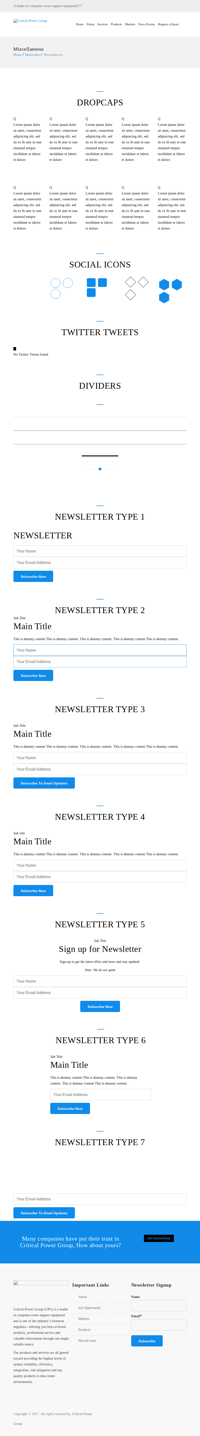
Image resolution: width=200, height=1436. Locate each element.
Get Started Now (159, 1238)
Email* (136, 1316)
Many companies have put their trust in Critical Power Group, (69, 1241)
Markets (130, 24)
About (90, 24)
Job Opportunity (89, 1308)
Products (116, 24)
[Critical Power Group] (41, 24)
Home (79, 24)
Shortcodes (32, 54)
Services (102, 24)
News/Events (146, 24)
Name (135, 1297)
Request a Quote (168, 24)
